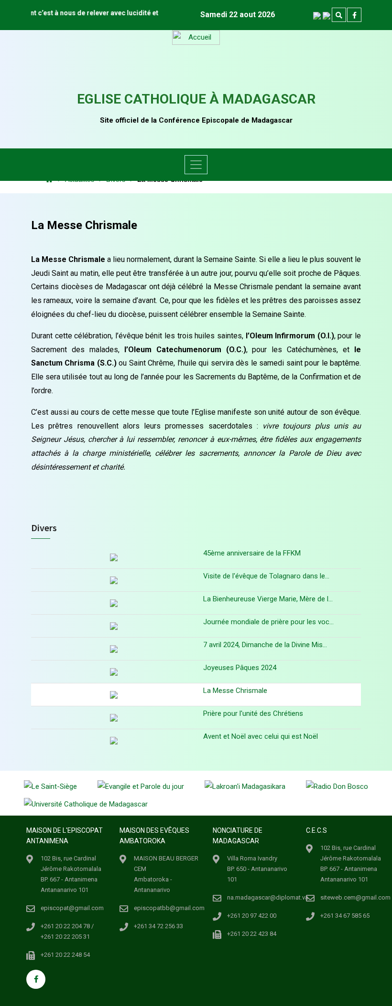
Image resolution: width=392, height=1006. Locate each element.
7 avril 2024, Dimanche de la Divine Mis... (265, 644)
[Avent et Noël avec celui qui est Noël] (113, 740)
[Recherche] (339, 15)
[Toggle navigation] (196, 164)
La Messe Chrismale (235, 690)
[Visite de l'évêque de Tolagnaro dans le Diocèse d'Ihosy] (113, 580)
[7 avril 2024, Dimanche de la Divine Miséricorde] (113, 649)
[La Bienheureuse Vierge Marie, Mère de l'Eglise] (113, 603)
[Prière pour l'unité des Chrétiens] (113, 717)
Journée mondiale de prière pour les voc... (268, 622)
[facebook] (354, 15)
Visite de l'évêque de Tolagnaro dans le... (266, 576)
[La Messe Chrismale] (113, 694)
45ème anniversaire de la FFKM (252, 553)
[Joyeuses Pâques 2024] (113, 671)
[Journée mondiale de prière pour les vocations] (113, 626)
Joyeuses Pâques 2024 (239, 667)
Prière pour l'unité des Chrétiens (253, 713)
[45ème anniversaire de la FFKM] (113, 558)
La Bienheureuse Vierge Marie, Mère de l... (268, 599)
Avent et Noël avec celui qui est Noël (260, 736)
